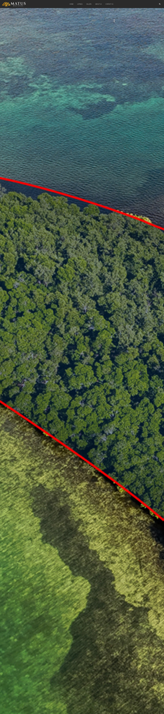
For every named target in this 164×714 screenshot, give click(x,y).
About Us (98, 4)
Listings (80, 4)
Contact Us (109, 4)
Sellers (88, 4)
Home (71, 4)
